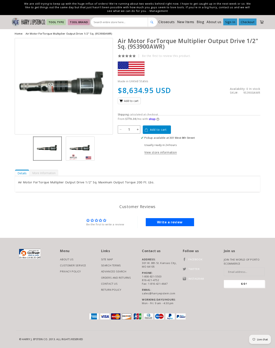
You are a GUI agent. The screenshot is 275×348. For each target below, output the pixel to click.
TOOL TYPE (56, 22)
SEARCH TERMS (111, 265)
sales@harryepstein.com (158, 293)
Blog (200, 22)
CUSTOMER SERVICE (73, 265)
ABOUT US (66, 259)
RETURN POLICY (111, 290)
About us (214, 22)
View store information (160, 152)
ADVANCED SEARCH (113, 271)
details (22, 173)
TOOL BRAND (79, 22)
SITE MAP (107, 259)
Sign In (230, 22)
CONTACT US (109, 283)
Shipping (123, 114)
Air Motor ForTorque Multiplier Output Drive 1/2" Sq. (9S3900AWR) (69, 33)
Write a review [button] (169, 222)
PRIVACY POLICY (70, 271)
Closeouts (166, 22)
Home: (19, 33)
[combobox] (119, 22)
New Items (185, 22)
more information (44, 173)
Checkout (247, 22)
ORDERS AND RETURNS (116, 277)
